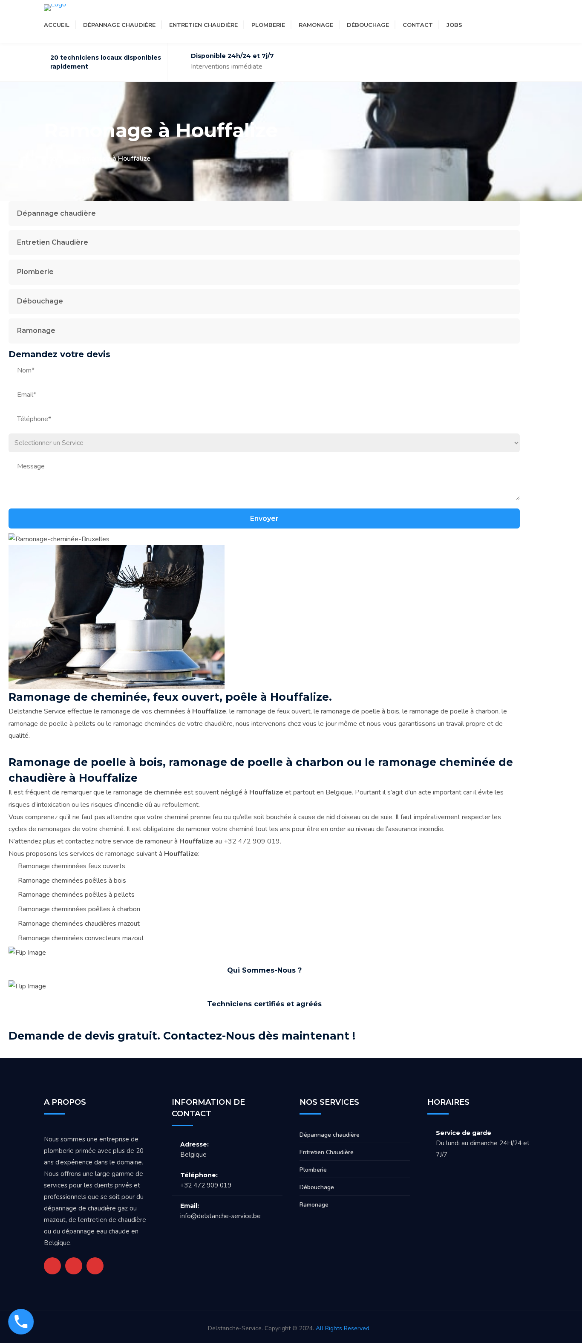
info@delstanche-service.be (220, 1216)
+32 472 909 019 (205, 1185)
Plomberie (268, 24)
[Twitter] (477, 24)
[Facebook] (492, 24)
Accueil (56, 24)
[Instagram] (508, 24)
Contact (418, 24)
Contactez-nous (481, 1035)
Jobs (454, 24)
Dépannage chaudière (119, 24)
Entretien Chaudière (203, 24)
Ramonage (316, 24)
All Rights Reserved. (343, 1328)
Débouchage (368, 24)
